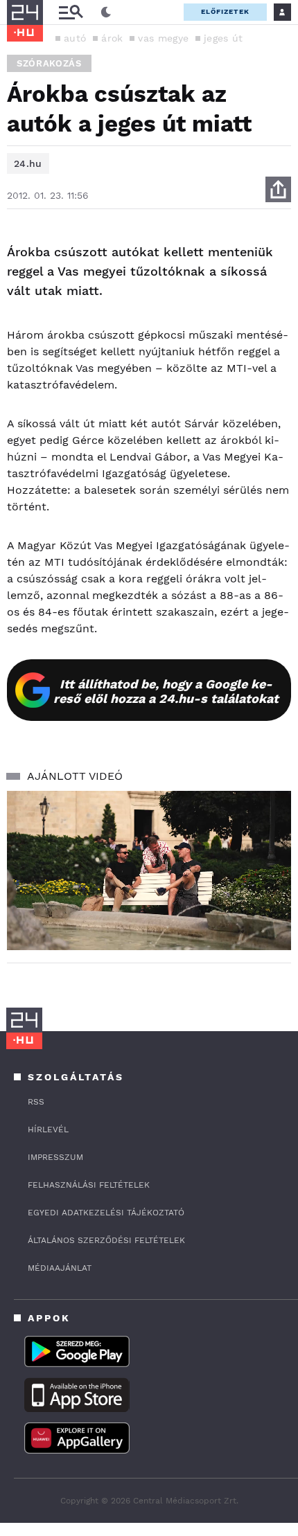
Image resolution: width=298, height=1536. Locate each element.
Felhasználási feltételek (89, 1185)
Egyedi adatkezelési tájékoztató (106, 1212)
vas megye (163, 38)
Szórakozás (49, 63)
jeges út (223, 38)
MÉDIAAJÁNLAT (59, 1268)
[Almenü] (70, 12)
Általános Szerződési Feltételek (106, 1240)
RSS (36, 1102)
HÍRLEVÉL (48, 1129)
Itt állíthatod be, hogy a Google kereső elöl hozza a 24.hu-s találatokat (166, 691)
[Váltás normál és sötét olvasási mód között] (106, 12)
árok (112, 38)
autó (75, 38)
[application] (149, 871)
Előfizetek (225, 11)
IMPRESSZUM (55, 1157)
